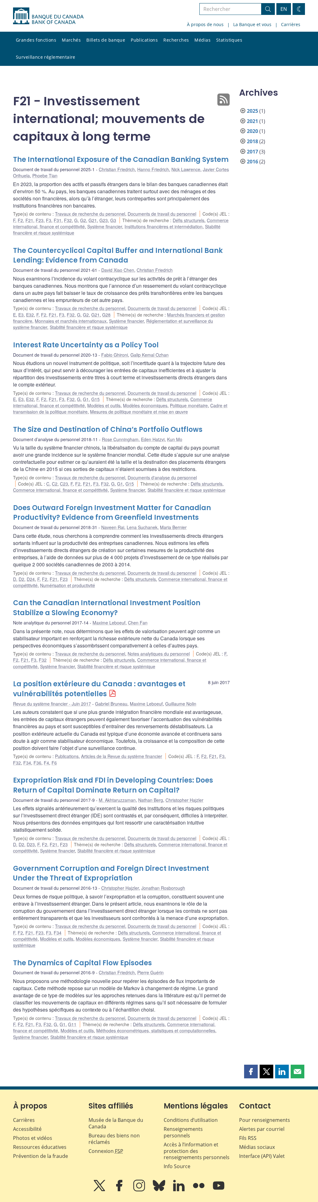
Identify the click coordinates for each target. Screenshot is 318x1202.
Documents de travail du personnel (162, 214)
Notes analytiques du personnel (159, 654)
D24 (31, 579)
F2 (20, 220)
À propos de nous (205, 24)
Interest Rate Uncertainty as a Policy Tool (86, 345)
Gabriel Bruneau (111, 704)
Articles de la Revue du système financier (121, 756)
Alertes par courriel (261, 1129)
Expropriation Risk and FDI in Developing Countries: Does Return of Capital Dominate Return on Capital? (113, 785)
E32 (30, 315)
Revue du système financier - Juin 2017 (52, 704)
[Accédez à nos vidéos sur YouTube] (218, 1189)
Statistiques (229, 40)
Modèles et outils (103, 405)
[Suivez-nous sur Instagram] (140, 1189)
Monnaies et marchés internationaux (71, 321)
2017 (252, 151)
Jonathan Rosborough (163, 888)
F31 (57, 220)
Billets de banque (105, 40)
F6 (54, 763)
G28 (106, 315)
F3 (48, 220)
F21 (29, 220)
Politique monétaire (189, 405)
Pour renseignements (264, 1120)
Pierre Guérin (150, 972)
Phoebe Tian (44, 175)
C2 (54, 484)
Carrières (290, 24)
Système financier (104, 226)
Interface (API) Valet (262, 1156)
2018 (252, 141)
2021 (252, 121)
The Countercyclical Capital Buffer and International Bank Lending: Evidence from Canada (118, 255)
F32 (68, 220)
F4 (46, 763)
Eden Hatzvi (153, 439)
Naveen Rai (112, 527)
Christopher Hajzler (184, 800)
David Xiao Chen (117, 270)
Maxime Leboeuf (109, 622)
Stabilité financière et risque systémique (89, 327)
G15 (95, 399)
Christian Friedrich (117, 169)
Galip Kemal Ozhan (149, 355)
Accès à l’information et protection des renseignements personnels (196, 1151)
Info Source (177, 1166)
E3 (21, 315)
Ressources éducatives (39, 1147)
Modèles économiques (145, 405)
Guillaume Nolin (180, 704)
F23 (39, 220)
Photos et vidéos (32, 1138)
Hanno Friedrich (153, 169)
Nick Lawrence (185, 169)
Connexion (106, 1151)
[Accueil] (48, 15)
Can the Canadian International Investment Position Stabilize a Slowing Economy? (106, 608)
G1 (86, 399)
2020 (252, 131)
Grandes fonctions (36, 40)
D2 (21, 579)
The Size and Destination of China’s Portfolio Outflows (107, 429)
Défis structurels (188, 220)
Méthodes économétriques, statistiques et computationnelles (155, 1030)
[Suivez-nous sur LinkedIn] (179, 1189)
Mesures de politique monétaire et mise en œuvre (139, 412)
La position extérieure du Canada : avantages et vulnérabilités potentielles (99, 689)
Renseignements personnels (183, 1132)
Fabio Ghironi (114, 355)
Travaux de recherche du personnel (90, 214)
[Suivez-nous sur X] (100, 1189)
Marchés (71, 40)
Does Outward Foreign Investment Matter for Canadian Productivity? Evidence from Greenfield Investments (112, 513)
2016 (252, 161)
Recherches (176, 40)
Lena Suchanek (142, 527)
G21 (93, 220)
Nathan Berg (150, 800)
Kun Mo (174, 439)
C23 (64, 484)
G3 (113, 220)
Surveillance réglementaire (45, 57)
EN (283, 9)
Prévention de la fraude (40, 1156)
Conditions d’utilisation (191, 1120)
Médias (202, 40)
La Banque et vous (252, 24)
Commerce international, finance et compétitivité (60, 490)
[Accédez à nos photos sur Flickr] (199, 1189)
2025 (252, 110)
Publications (144, 40)
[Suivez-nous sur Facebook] (120, 1189)
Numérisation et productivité (67, 585)
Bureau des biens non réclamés (114, 1138)
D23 (31, 844)
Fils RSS (248, 1138)
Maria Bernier (173, 527)
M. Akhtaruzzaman (117, 800)
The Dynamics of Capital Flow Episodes (82, 963)
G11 (72, 1024)
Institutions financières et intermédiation (163, 226)
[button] (251, 1071)
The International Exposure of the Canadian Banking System (121, 159)
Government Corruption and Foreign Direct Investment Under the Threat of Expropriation (111, 873)
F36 (37, 763)
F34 (27, 763)
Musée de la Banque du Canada (116, 1123)
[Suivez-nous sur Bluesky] (160, 1189)
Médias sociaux (257, 1147)
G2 (83, 220)
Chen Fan (138, 622)
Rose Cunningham (120, 439)
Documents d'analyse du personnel (162, 477)
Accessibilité (27, 1129)
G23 (103, 220)
